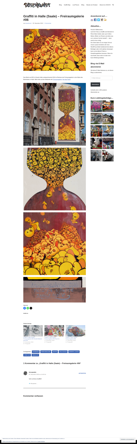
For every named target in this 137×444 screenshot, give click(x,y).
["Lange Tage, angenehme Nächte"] (108, 156)
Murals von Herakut (91, 5)
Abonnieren (95, 84)
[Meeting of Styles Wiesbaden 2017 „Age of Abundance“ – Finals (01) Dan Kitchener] (96, 131)
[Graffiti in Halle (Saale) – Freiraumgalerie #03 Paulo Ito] (54, 330)
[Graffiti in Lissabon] (108, 106)
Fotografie (36, 351)
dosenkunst (28, 23)
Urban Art (35, 355)
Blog (60, 5)
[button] (54, 114)
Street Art (27, 355)
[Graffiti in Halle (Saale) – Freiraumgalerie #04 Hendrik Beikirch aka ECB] (33, 330)
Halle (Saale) (63, 351)
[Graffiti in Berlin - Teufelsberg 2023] (108, 144)
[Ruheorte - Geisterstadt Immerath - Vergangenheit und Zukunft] (108, 119)
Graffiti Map (67, 5)
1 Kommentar (47, 23)
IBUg (82, 5)
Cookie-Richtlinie (41, 441)
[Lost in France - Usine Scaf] (96, 119)
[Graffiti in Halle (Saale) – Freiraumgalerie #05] (75, 330)
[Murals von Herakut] (96, 156)
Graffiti (55, 351)
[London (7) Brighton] (96, 144)
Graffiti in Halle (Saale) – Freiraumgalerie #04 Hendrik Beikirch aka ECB (32, 339)
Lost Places (76, 5)
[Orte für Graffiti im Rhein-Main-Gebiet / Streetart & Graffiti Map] (96, 106)
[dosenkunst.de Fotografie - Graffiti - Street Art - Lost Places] (37, 4)
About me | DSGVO (105, 5)
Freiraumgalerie (57, 79)
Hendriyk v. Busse (74, 351)
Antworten (82, 373)
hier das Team (66, 79)
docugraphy (32, 372)
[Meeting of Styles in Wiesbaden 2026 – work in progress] (108, 131)
